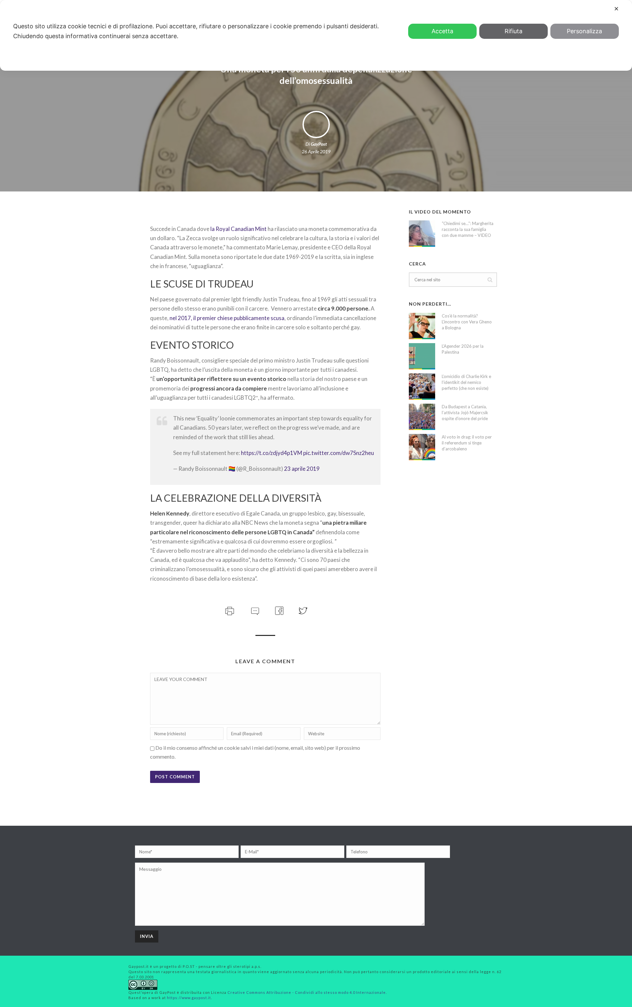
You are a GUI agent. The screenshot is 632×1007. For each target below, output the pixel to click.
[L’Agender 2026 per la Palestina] (422, 356)
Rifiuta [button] (513, 31)
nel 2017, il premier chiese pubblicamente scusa (227, 318)
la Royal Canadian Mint (239, 228)
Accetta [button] (442, 31)
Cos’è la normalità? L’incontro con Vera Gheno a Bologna (467, 321)
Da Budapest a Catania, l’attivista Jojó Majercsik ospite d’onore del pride (465, 412)
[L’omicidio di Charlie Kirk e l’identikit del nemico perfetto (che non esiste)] (422, 386)
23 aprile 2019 (302, 468)
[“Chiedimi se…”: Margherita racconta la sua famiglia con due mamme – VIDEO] (422, 233)
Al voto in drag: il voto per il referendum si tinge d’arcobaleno (467, 442)
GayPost (319, 144)
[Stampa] (229, 610)
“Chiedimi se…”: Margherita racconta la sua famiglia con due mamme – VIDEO (467, 229)
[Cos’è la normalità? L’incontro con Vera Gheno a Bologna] (422, 326)
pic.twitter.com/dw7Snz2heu (338, 452)
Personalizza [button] (584, 31)
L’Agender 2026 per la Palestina (463, 349)
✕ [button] (616, 8)
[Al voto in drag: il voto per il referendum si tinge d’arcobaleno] (422, 447)
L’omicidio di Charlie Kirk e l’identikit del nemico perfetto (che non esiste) (466, 382)
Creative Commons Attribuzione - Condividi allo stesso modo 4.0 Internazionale (306, 992)
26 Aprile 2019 (316, 151)
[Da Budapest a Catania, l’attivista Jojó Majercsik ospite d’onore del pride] (422, 417)
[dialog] (316, 35)
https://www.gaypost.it (189, 997)
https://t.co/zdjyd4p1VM (271, 452)
